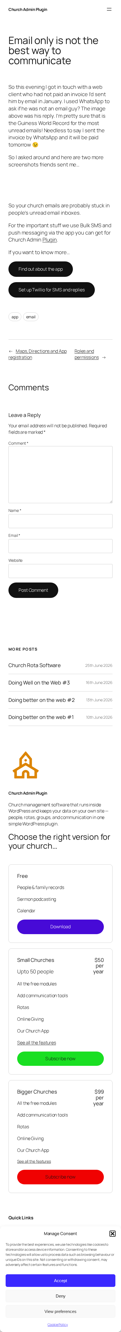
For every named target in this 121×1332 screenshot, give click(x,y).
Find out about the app (41, 269)
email (31, 316)
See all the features (36, 1042)
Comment (18, 443)
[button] (112, 1233)
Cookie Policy (58, 1324)
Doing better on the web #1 (40, 717)
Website (15, 560)
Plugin (49, 239)
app (15, 316)
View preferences (60, 1311)
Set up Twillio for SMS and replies (52, 290)
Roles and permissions (87, 354)
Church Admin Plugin (27, 9)
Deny (61, 1296)
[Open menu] (109, 9)
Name (14, 510)
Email (14, 535)
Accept (60, 1280)
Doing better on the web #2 (41, 700)
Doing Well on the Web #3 (39, 683)
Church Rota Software (34, 665)
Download (60, 926)
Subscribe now (60, 1058)
